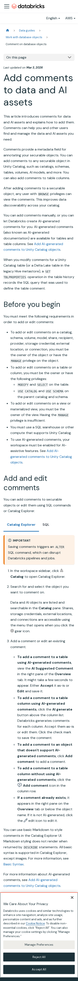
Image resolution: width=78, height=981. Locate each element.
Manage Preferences (39, 945)
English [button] (51, 18)
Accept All (39, 969)
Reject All (38, 957)
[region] (39, 935)
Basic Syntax (13, 864)
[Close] (72, 897)
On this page (16, 57)
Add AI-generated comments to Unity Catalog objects (41, 457)
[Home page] (7, 30)
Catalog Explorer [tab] (21, 524)
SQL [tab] (45, 524)
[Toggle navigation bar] (6, 6)
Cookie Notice (35, 923)
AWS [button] (69, 18)
